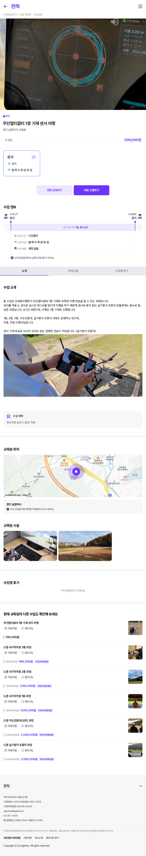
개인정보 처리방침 (12, 837)
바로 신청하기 (91, 190)
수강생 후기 (121, 271)
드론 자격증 (25, 14)
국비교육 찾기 (52, 837)
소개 (24, 271)
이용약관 (28, 837)
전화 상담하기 (54, 190)
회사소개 (39, 837)
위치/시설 (73, 271)
